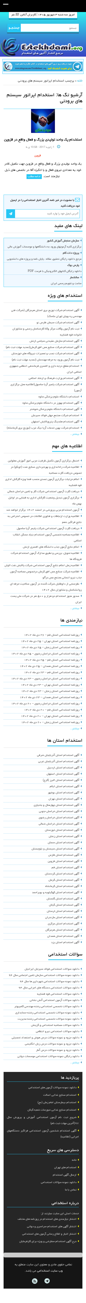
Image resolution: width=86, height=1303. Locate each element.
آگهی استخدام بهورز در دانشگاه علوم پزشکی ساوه (50, 403)
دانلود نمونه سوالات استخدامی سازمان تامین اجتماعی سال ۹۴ (44, 975)
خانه (79, 81)
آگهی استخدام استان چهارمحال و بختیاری (56, 805)
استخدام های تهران (65, 1167)
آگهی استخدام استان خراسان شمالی (59, 824)
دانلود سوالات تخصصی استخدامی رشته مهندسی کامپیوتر (46, 1006)
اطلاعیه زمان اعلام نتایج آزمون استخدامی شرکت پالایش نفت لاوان (42, 565)
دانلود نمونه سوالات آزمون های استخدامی (52, 1087)
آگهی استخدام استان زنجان (64, 836)
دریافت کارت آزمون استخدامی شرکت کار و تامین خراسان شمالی (43, 491)
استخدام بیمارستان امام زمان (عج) (57, 1102)
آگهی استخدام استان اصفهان (63, 774)
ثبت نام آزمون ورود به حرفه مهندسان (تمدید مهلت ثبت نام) (45, 360)
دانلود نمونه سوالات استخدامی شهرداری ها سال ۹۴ (49, 981)
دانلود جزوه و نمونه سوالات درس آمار (57, 1050)
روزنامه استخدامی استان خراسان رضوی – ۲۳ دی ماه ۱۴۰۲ (45, 679)
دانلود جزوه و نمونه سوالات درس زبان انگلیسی (52, 1044)
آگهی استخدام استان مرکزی (63, 924)
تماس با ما (70, 1190)
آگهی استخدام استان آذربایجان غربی (58, 761)
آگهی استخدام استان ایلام (64, 786)
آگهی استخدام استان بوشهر (63, 793)
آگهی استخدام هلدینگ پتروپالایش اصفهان (55, 422)
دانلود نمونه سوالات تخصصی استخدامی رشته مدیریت (48, 1019)
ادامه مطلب (34, 176)
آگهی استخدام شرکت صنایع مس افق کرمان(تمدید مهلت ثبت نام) (42, 347)
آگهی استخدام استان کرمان (63, 880)
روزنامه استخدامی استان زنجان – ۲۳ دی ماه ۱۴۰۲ (50, 691)
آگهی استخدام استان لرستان (63, 911)
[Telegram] (47, 1281)
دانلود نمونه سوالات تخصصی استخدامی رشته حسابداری (47, 1013)
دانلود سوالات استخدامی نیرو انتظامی (57, 1031)
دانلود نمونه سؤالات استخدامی (58, 1182)
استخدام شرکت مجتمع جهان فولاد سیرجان (55, 415)
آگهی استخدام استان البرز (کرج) (61, 780)
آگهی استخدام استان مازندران (62, 917)
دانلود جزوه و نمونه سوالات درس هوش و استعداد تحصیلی (45, 1038)
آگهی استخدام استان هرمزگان (62, 930)
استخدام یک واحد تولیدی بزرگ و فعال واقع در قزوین (43, 140)
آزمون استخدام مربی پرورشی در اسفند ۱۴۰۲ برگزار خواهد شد (42, 510)
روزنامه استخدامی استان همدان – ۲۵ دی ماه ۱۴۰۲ (49, 666)
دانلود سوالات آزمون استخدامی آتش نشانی (54, 1000)
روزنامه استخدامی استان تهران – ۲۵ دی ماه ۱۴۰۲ (50, 641)
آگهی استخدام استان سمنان (63, 842)
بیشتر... (74, 434)
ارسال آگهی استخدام (64, 1175)
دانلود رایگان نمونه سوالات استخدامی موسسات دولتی (48, 1056)
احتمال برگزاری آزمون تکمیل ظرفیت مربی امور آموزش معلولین (43, 461)
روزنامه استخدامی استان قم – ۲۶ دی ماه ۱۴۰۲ (51, 635)
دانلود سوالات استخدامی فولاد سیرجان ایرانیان (52, 969)
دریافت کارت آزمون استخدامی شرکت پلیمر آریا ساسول (48, 528)
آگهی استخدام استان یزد (65, 942)
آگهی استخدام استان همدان (63, 936)
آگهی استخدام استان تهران (63, 799)
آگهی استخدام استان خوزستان (62, 830)
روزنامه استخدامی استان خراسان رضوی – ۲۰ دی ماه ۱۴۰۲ (45, 703)
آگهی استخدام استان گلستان (63, 899)
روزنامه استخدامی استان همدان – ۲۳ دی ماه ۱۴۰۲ (49, 697)
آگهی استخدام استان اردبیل (63, 768)
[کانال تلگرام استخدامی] (43, 67)
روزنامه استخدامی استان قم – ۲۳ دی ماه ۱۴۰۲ (51, 672)
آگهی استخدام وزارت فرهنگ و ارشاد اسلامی (54, 378)
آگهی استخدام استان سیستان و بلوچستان (55, 849)
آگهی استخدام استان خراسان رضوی (59, 817)
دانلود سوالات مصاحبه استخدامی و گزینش (55, 1025)
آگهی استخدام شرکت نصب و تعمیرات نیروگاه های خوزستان (45, 353)
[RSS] (35, 1281)
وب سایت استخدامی (50, 1271)
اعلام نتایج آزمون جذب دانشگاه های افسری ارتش (51, 547)
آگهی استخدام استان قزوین (63, 861)
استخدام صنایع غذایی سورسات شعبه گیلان (51, 1110)
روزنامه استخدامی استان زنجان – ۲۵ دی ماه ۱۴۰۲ (50, 647)
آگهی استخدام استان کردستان (62, 874)
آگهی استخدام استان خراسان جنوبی (59, 811)
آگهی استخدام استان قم (65, 867)
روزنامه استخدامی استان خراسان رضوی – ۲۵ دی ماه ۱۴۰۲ (45, 654)
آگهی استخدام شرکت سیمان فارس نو (58, 322)
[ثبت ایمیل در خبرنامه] (10, 213)
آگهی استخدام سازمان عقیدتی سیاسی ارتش (54, 341)
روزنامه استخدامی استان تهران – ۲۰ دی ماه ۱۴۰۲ (50, 716)
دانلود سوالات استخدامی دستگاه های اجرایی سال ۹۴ (48, 988)
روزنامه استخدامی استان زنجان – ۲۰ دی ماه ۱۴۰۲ (50, 722)
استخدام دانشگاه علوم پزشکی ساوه (58, 397)
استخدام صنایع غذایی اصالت (59, 1095)
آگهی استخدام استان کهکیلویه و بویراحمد (55, 892)
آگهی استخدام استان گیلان (64, 905)
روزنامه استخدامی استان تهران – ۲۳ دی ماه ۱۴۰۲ (50, 685)
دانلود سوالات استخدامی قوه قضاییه (58, 994)
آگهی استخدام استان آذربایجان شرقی (58, 755)
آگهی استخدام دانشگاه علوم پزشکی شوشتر (54, 409)
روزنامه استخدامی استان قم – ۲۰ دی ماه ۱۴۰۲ (51, 710)
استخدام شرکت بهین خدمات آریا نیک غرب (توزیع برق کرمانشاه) (43, 428)
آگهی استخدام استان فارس (63, 855)
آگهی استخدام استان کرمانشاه (62, 886)
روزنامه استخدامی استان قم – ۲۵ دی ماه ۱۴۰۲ (51, 660)
